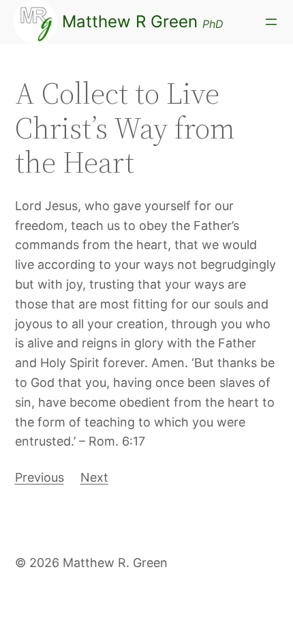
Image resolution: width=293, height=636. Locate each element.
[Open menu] (271, 22)
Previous (39, 477)
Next (94, 477)
